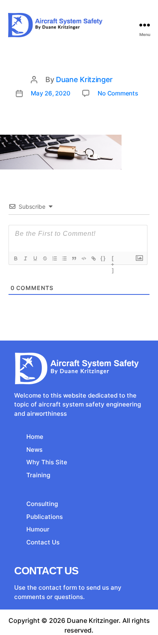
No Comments (118, 93)
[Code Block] (84, 258)
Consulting (42, 504)
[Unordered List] (64, 258)
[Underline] (35, 258)
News (34, 449)
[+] (113, 259)
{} (103, 258)
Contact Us (43, 542)
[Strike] (45, 258)
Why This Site (46, 462)
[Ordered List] (55, 258)
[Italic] (25, 258)
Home (34, 436)
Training (38, 475)
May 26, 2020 (50, 93)
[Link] (93, 258)
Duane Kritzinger (84, 79)
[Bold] (16, 258)
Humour (37, 529)
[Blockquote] (74, 258)
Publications (44, 517)
